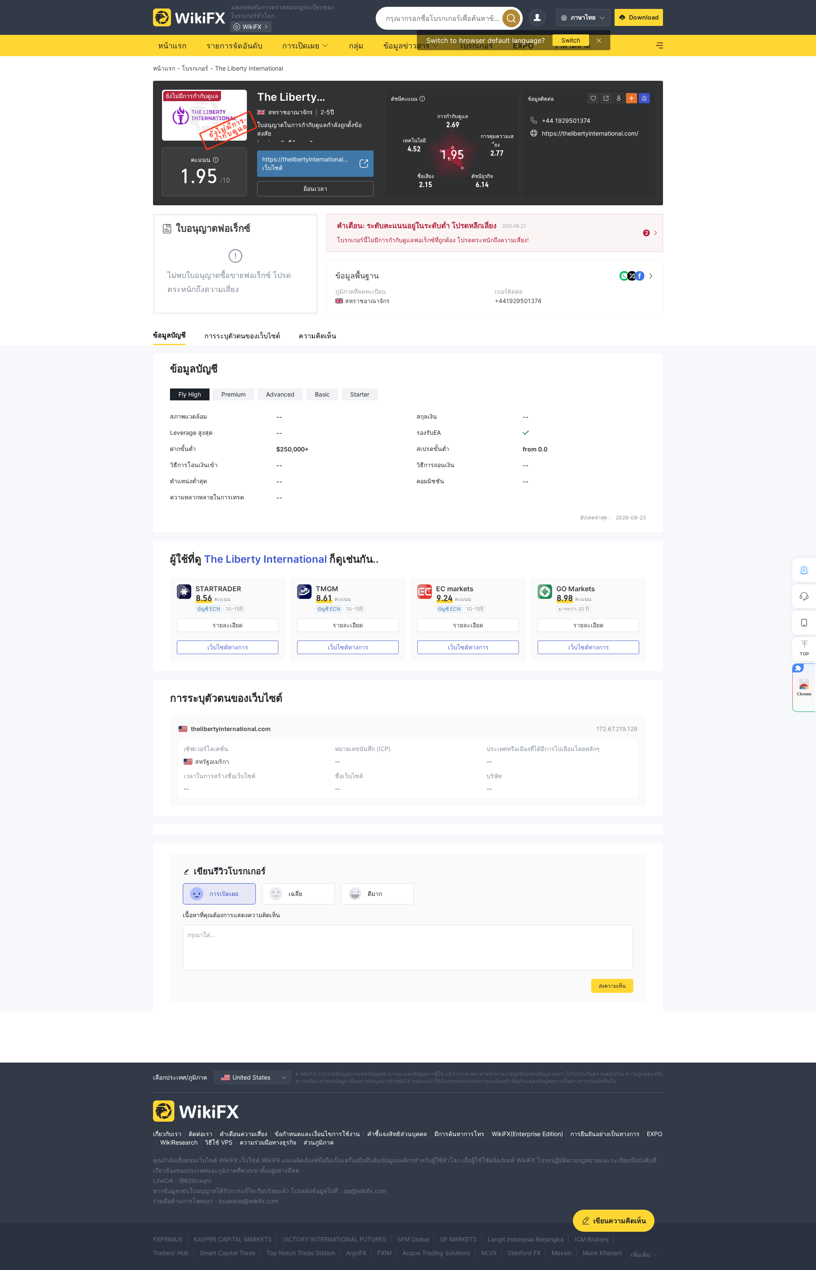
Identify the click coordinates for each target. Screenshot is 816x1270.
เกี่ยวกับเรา (167, 1133)
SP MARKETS (458, 1239)
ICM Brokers (592, 1239)
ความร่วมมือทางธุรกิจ (268, 1142)
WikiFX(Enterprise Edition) (527, 1133)
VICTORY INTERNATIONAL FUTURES (334, 1239)
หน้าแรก (164, 68)
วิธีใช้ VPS (218, 1142)
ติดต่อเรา (200, 1133)
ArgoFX (356, 1252)
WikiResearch (179, 1142)
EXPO (655, 1133)
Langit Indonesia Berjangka (526, 1239)
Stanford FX (524, 1252)
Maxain (562, 1252)
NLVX (488, 1252)
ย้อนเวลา (315, 188)
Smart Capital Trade (227, 1252)
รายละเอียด (227, 625)
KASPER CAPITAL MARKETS (233, 1239)
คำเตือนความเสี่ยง (243, 1133)
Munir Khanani (602, 1252)
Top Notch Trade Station (300, 1252)
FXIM (384, 1252)
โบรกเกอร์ (195, 68)
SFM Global (413, 1239)
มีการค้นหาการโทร (459, 1133)
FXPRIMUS (168, 1239)
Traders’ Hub (171, 1252)
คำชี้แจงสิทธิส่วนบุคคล (397, 1133)
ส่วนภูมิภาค (318, 1142)
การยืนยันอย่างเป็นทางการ (605, 1133)
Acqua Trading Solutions (436, 1252)
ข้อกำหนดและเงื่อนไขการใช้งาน (317, 1133)
